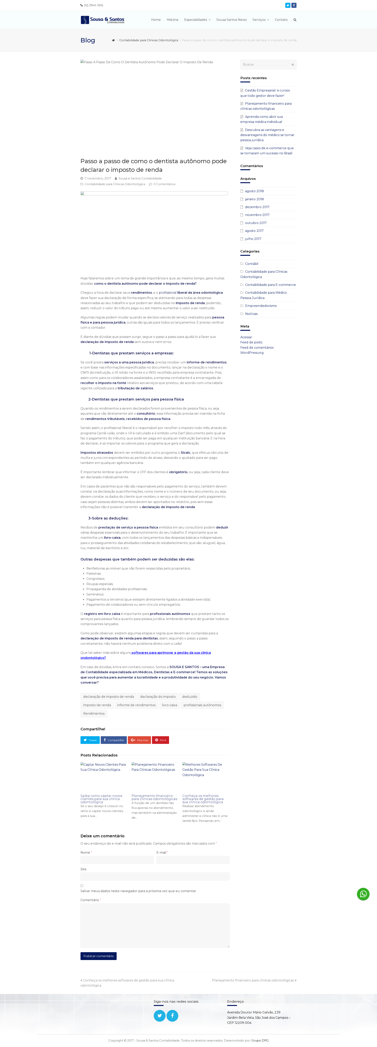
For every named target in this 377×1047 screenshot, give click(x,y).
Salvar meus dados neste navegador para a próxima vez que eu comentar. (139, 891)
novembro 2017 (257, 215)
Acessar (246, 337)
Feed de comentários (257, 347)
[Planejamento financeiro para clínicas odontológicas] (155, 777)
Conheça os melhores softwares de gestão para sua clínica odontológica (203, 799)
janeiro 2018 (254, 199)
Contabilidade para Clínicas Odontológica (115, 184)
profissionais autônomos (202, 705)
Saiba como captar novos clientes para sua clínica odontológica (101, 799)
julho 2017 (253, 239)
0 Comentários (164, 184)
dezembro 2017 (257, 207)
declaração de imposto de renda (108, 697)
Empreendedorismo (261, 306)
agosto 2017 (254, 231)
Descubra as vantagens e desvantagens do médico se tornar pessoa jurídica (267, 135)
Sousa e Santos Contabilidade (140, 178)
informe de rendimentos (136, 705)
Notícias (251, 314)
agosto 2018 (254, 191)
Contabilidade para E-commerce (270, 285)
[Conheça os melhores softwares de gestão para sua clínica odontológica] (206, 777)
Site (83, 869)
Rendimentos (93, 713)
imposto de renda (97, 705)
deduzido (189, 697)
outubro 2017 (256, 223)
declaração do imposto (158, 697)
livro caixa (169, 705)
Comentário (91, 900)
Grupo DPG (260, 1040)
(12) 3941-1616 (93, 5)
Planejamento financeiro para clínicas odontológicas (154, 797)
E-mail (162, 852)
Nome (86, 852)
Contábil (251, 264)
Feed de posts (251, 342)
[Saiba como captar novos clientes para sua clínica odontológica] (104, 777)
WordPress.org (252, 353)
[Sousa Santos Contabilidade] (103, 19)
